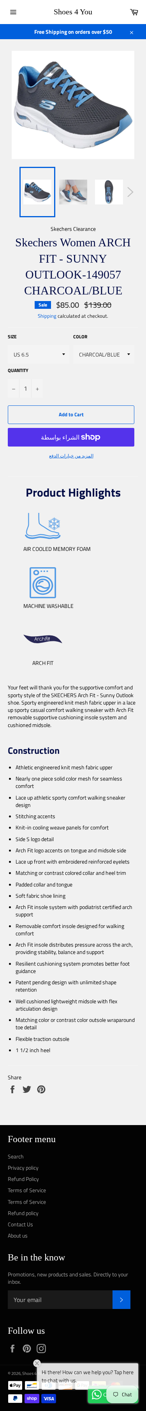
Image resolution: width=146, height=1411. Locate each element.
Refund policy (23, 1213)
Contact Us (20, 1224)
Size (12, 337)
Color (80, 337)
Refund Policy (23, 1179)
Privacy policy (23, 1167)
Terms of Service (27, 1190)
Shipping (47, 316)
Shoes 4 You (73, 11)
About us (18, 1235)
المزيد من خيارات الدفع (71, 456)
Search (16, 1156)
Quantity (18, 370)
